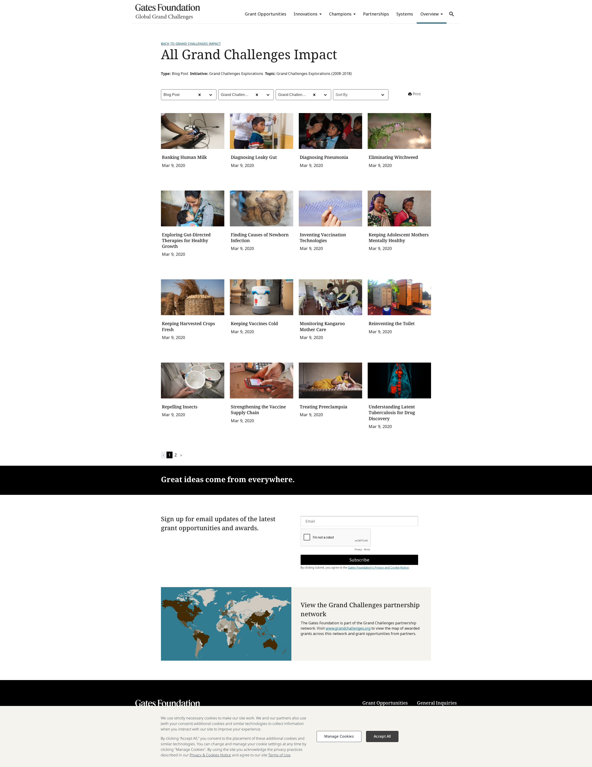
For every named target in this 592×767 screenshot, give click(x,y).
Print (417, 93)
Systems (404, 14)
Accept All (382, 736)
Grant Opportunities (265, 14)
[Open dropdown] (210, 94)
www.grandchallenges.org (348, 628)
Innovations (306, 14)
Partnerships (376, 14)
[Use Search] (452, 14)
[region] (296, 736)
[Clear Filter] (199, 94)
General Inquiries (437, 703)
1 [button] (169, 455)
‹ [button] (163, 455)
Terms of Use (279, 755)
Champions (340, 14)
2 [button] (175, 455)
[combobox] (163, 94)
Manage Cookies (339, 736)
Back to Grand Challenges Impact (191, 43)
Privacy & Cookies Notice (210, 755)
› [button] (181, 455)
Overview (429, 14)
